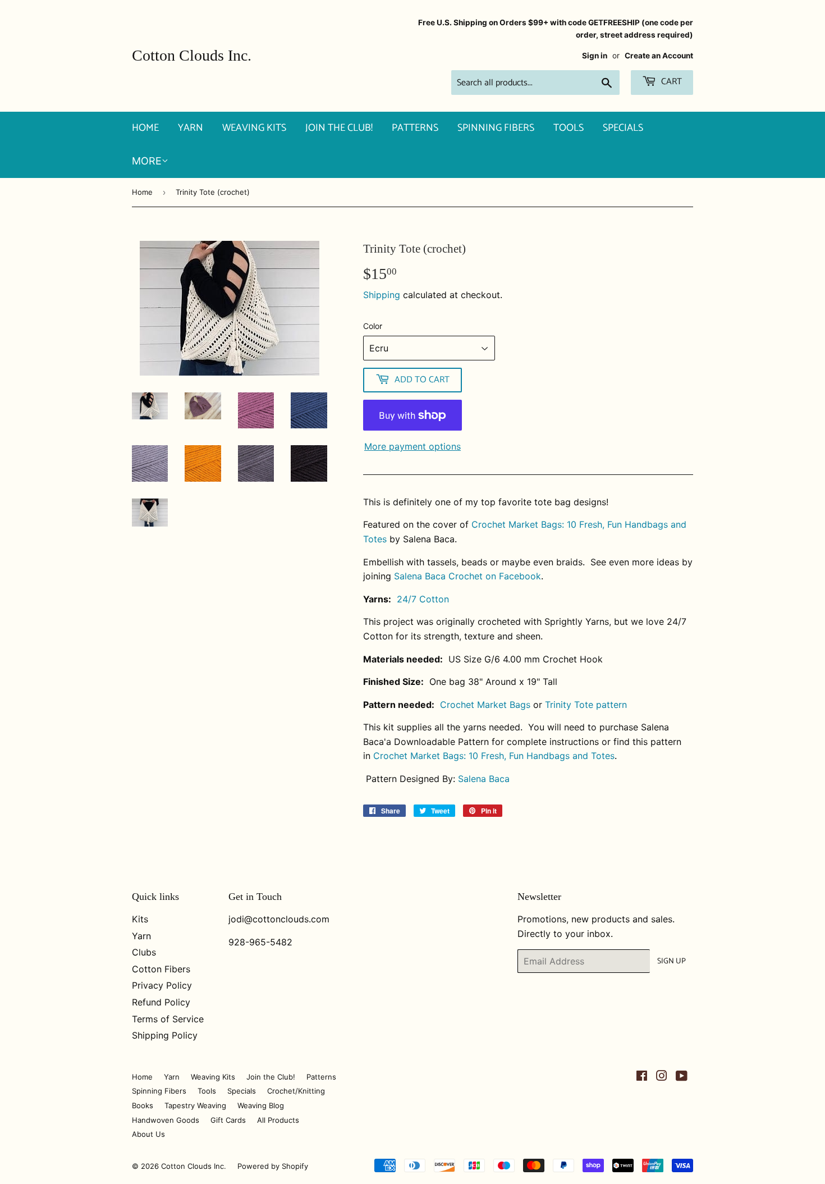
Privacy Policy (162, 985)
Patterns (415, 128)
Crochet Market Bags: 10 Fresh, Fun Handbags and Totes (494, 755)
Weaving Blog (260, 1105)
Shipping (381, 294)
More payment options (412, 446)
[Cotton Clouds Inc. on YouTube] (682, 1076)
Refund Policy (161, 1002)
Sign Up (671, 961)
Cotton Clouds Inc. (191, 55)
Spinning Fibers (495, 128)
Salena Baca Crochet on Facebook (467, 576)
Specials (623, 128)
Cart (670, 81)
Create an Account (659, 55)
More (147, 161)
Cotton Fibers (161, 969)
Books (142, 1105)
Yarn (190, 128)
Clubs (144, 952)
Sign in (594, 55)
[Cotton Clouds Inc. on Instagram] (661, 1076)
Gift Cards (228, 1120)
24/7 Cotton (423, 599)
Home (145, 128)
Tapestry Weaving (195, 1105)
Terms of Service (168, 1019)
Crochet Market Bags (485, 704)
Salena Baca (484, 778)
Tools (568, 128)
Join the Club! (339, 128)
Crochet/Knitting (296, 1090)
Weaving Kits (254, 128)
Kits (140, 919)
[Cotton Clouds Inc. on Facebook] (642, 1076)
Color (372, 326)
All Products (278, 1120)
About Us (148, 1134)
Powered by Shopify (272, 1166)
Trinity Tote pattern (586, 704)
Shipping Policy (165, 1035)
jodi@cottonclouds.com (278, 919)
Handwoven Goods (165, 1120)
